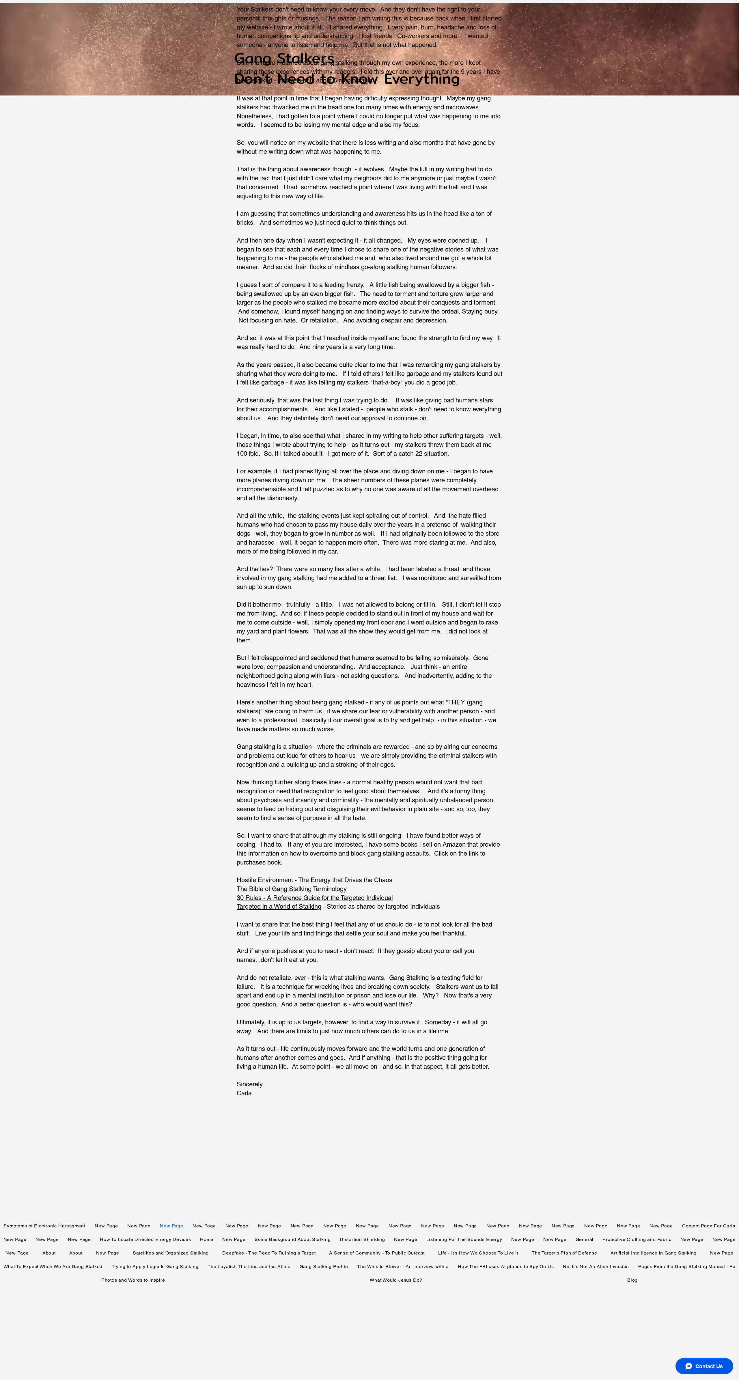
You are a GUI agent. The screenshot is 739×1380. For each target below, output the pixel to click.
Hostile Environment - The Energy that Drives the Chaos (314, 880)
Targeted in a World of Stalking (279, 906)
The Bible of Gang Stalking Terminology (292, 888)
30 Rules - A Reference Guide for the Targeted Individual (315, 897)
